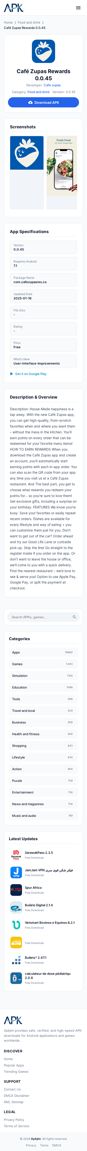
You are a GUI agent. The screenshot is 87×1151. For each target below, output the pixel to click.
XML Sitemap (13, 1102)
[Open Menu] (78, 8)
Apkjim (36, 1139)
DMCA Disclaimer (16, 1096)
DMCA (56, 1145)
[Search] (74, 617)
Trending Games (16, 1071)
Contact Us (12, 1089)
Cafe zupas (52, 85)
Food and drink (29, 22)
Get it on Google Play (30, 374)
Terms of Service (16, 1126)
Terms (44, 1145)
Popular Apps (14, 1065)
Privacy (31, 1145)
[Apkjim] (13, 8)
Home (8, 22)
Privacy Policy (14, 1120)
